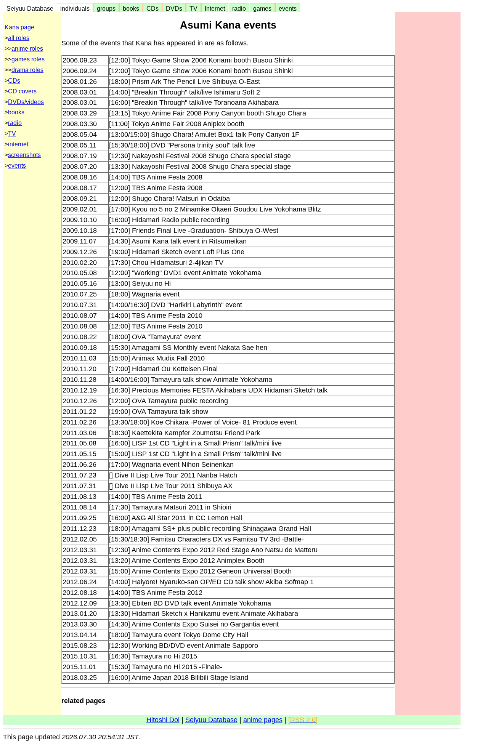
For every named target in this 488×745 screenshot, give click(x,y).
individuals (75, 8)
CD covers (22, 91)
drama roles (27, 70)
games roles (28, 59)
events (288, 8)
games (262, 8)
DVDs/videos (26, 102)
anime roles (27, 48)
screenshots (24, 155)
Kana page (19, 27)
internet (18, 144)
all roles (18, 38)
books (131, 8)
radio (239, 8)
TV (193, 8)
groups (106, 8)
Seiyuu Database (29, 8)
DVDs (174, 8)
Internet (215, 8)
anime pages (263, 720)
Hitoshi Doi (163, 720)
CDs (152, 8)
